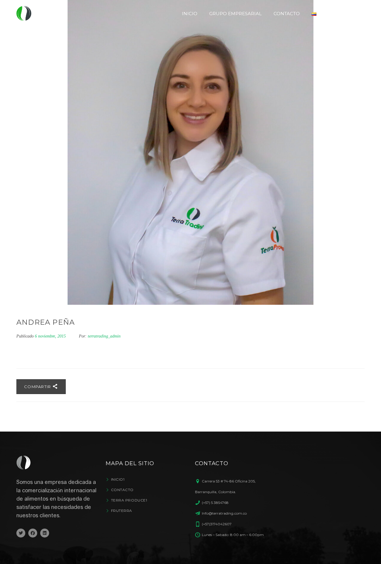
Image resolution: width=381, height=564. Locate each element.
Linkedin (44, 533)
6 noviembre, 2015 (51, 336)
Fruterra (121, 510)
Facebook (32, 533)
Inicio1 (117, 479)
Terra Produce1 (129, 500)
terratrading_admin (104, 336)
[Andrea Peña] (190, 152)
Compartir (38, 386)
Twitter (20, 533)
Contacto (122, 490)
